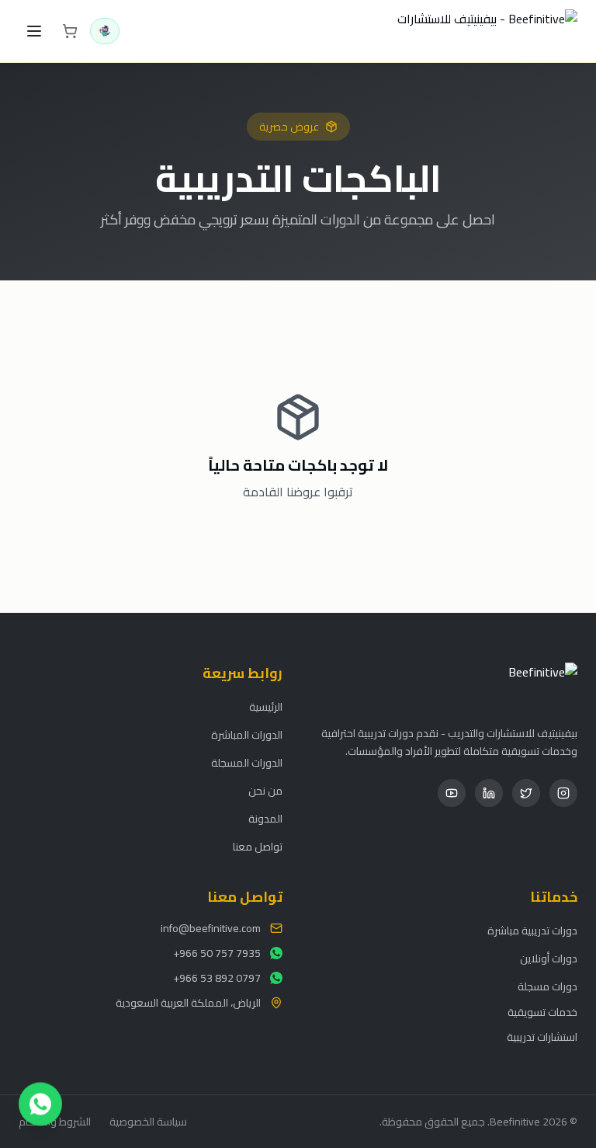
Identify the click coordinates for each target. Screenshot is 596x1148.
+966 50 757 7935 (217, 953)
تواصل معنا (257, 847)
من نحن (265, 791)
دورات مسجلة (547, 986)
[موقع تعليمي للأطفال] (105, 31)
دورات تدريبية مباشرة (532, 930)
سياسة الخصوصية (148, 1121)
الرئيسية (265, 707)
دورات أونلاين (548, 958)
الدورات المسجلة (246, 763)
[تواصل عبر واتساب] (40, 1105)
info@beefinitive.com (211, 928)
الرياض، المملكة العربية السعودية (188, 1003)
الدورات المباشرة (246, 735)
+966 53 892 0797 (217, 978)
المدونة (265, 819)
